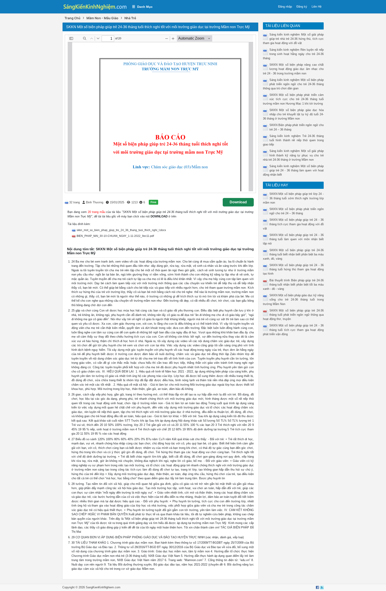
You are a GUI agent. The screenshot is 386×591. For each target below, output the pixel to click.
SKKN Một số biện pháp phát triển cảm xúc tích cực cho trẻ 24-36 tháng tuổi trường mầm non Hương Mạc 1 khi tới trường (293, 99)
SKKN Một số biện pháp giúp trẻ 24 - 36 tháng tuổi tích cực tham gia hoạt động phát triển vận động (293, 330)
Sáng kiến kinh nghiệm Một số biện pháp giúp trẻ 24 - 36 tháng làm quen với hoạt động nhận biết (293, 170)
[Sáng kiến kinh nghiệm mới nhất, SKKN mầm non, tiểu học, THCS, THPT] (95, 6)
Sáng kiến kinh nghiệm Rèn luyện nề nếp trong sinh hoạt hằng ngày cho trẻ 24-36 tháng (293, 54)
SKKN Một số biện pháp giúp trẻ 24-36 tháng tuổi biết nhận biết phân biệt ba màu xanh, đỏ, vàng (293, 254)
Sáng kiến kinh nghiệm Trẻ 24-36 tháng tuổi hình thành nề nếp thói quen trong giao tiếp (293, 140)
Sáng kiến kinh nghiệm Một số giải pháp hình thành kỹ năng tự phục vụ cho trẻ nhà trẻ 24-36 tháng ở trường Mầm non (293, 155)
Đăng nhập (285, 6)
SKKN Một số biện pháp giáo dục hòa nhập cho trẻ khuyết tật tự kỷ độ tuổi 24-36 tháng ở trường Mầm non (293, 114)
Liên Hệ (316, 6)
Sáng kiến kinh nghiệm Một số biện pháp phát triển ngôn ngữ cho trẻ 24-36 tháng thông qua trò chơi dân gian (293, 84)
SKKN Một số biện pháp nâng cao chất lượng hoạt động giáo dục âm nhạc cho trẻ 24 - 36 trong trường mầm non (293, 69)
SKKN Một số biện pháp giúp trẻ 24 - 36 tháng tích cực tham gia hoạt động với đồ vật (293, 224)
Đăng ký (301, 6)
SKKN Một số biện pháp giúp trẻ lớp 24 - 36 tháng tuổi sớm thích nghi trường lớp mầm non (293, 198)
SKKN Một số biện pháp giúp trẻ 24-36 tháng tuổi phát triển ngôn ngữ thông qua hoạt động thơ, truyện (293, 315)
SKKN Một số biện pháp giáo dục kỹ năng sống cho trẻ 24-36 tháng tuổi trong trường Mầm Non (293, 299)
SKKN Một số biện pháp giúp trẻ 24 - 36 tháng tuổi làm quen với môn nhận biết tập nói (293, 239)
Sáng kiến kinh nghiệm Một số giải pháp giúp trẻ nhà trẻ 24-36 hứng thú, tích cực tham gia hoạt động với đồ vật (293, 39)
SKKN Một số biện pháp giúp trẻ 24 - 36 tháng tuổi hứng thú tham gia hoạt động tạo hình (293, 269)
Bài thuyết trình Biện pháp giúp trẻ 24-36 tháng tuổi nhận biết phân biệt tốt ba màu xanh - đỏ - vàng (293, 284)
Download (238, 202)
